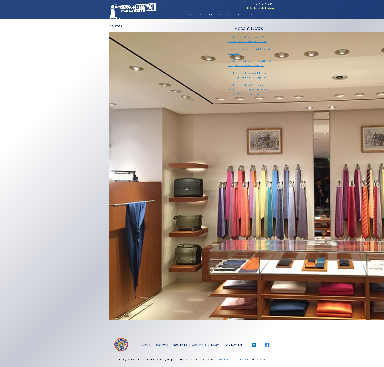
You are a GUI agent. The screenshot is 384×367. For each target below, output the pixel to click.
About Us (233, 14)
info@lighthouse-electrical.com (260, 8)
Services (195, 14)
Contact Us (183, 21)
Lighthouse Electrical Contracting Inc (133, 11)
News (250, 14)
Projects (214, 14)
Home (179, 14)
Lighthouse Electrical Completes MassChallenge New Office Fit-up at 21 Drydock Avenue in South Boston (248, 89)
